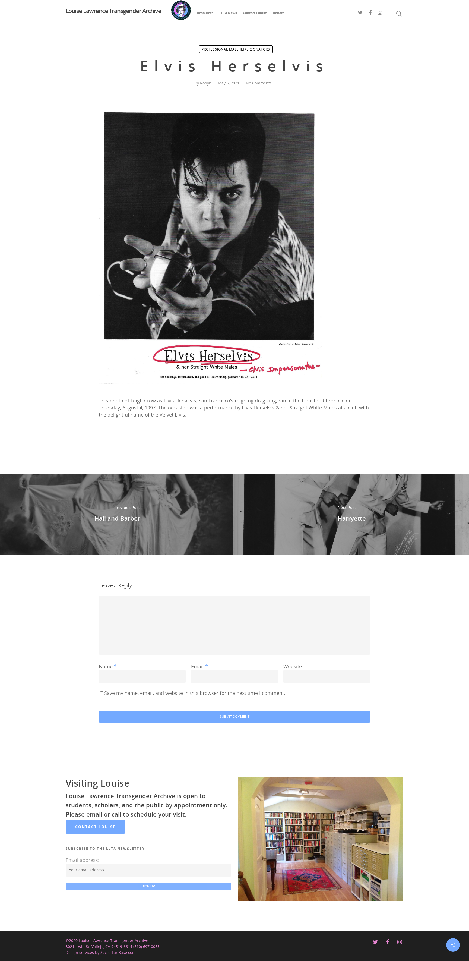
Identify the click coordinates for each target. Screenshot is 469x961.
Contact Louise (255, 13)
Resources (205, 13)
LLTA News (228, 13)
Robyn (205, 83)
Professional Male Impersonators (236, 49)
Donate (278, 13)
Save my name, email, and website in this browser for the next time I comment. (194, 693)
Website (292, 666)
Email (199, 666)
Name (108, 666)
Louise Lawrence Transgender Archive (113, 11)
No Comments (259, 83)
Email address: (82, 860)
